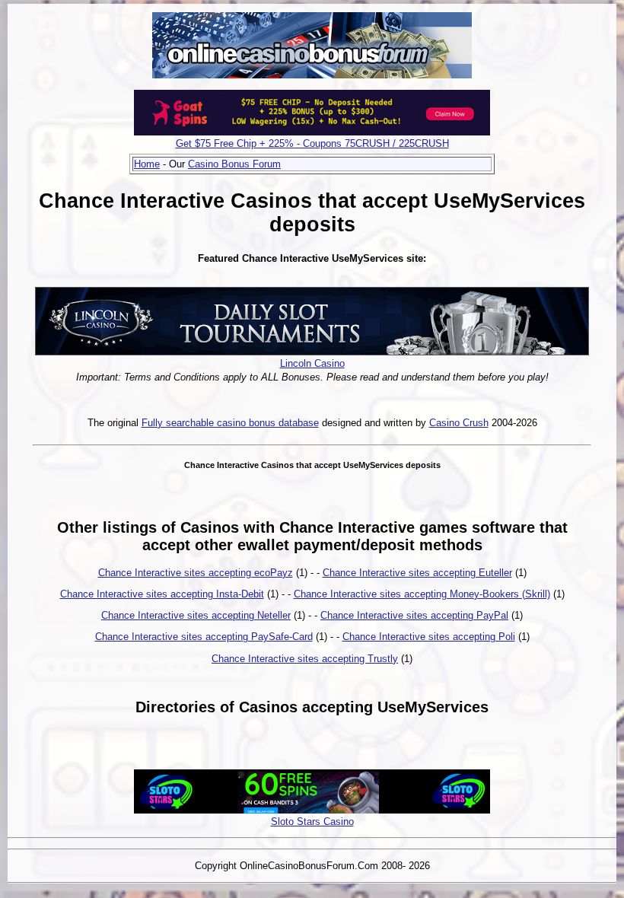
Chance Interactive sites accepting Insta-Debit (162, 594)
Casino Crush (459, 422)
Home (147, 164)
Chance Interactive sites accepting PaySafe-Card (204, 636)
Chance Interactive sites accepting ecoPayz (195, 572)
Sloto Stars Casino (312, 821)
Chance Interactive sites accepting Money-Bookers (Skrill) (422, 594)
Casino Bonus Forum (234, 164)
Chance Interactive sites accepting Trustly (305, 658)
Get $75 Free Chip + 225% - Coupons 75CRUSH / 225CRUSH (312, 143)
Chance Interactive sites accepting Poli (428, 636)
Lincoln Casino (312, 363)
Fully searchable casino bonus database (230, 422)
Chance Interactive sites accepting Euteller (417, 572)
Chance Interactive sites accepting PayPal (414, 615)
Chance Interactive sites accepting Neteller (196, 615)
